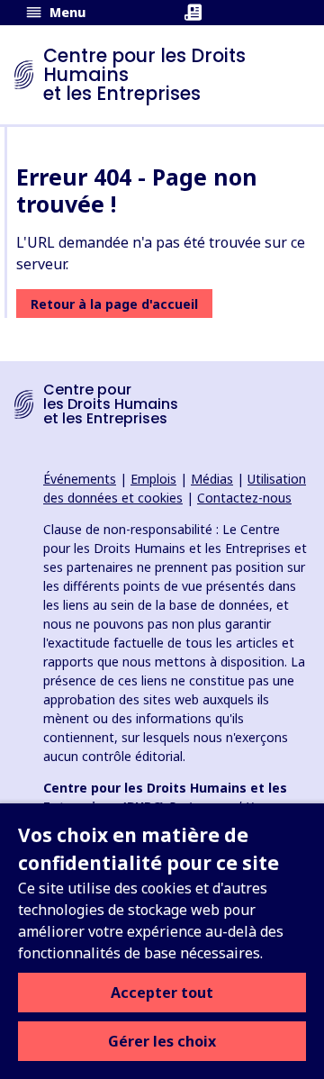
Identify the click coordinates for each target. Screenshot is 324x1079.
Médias (212, 478)
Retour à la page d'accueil (114, 304)
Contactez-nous (244, 497)
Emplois (153, 478)
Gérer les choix (162, 1041)
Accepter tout (162, 992)
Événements (79, 478)
